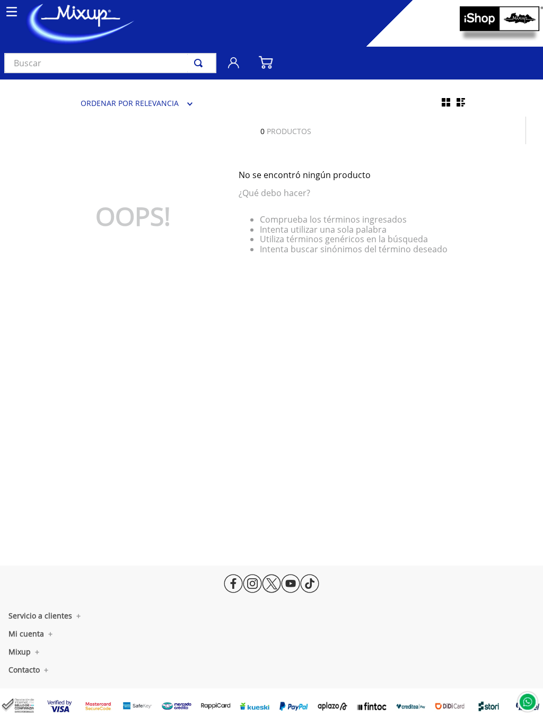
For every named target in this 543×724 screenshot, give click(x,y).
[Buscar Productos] (200, 63)
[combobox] (110, 63)
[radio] (446, 102)
